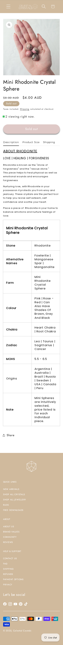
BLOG (6, 504)
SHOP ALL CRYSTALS (14, 494)
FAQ (5, 563)
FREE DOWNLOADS (13, 510)
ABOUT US (8, 526)
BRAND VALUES (11, 531)
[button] (8, 6)
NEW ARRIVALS (11, 489)
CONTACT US (10, 558)
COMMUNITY (9, 537)
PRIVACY (7, 584)
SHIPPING (8, 569)
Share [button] (11, 435)
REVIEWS (8, 542)
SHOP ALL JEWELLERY (14, 499)
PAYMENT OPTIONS (13, 579)
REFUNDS (8, 574)
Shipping (24, 109)
